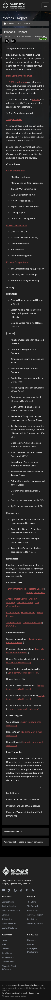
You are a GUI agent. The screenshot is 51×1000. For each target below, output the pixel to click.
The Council (32, 906)
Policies (30, 944)
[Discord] (3, 890)
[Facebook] (15, 890)
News (4, 940)
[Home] (4, 23)
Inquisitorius (32, 919)
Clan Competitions (15, 170)
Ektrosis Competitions (17, 262)
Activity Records (9, 923)
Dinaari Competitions (16, 225)
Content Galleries (9, 928)
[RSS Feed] (32, 890)
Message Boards (36, 588)
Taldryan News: (14, 119)
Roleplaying (7, 919)
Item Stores (7, 953)
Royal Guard (32, 910)
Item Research (8, 957)
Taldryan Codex (13, 622)
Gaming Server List (35, 592)
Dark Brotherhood (17, 588)
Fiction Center (8, 961)
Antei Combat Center (16, 598)
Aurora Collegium (35, 914)
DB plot (36, 99)
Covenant (31, 940)
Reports (43, 39)
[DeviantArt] (9, 890)
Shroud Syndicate (34, 923)
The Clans (31, 902)
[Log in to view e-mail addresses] (22, 672)
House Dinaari (28, 612)
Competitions (8, 902)
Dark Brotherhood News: (19, 75)
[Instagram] (21, 890)
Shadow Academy (9, 906)
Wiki (4, 944)
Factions (5, 948)
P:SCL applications (18, 82)
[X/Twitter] (26, 890)
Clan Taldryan (13, 612)
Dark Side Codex (25, 602)
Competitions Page (32, 622)
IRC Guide (11, 626)
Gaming (5, 914)
